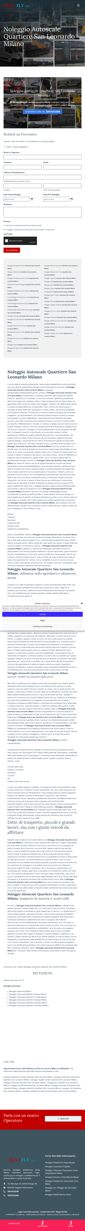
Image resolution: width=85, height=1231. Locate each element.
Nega (42, 620)
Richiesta (8, 204)
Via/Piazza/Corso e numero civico (17, 181)
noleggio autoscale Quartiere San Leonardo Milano (25, 1082)
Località (7, 190)
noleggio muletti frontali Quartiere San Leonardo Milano (54, 1080)
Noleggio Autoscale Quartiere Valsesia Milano (28, 1000)
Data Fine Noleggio (51, 194)
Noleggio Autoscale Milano (20, 991)
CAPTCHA (8, 234)
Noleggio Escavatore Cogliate (57, 1166)
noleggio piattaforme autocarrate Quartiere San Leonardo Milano (49, 1091)
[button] (82, 603)
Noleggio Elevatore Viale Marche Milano (62, 1177)
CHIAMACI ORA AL (42, 111)
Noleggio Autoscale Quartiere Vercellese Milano (29, 1005)
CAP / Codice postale (51, 190)
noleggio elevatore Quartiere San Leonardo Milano (40, 1088)
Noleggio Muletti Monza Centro (58, 1194)
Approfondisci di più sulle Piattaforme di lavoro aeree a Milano (30, 1068)
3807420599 (13, 1191)
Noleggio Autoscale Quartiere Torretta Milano (28, 997)
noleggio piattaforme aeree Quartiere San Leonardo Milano (28, 1077)
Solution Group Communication (59, 1214)
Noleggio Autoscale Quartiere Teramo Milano (27, 994)
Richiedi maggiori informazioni (20, 1187)
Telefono (8, 162)
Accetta (42, 614)
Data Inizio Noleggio (12, 194)
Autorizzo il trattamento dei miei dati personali (24, 225)
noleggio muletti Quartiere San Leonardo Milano (30, 1085)
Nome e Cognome (12, 152)
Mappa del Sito (61, 1212)
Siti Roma (75, 1214)
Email (46, 162)
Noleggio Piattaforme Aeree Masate (60, 1162)
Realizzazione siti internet (35, 1214)
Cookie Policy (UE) (47, 1212)
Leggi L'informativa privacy (28, 1212)
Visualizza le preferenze (42, 626)
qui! (52, 230)
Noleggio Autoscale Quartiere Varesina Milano (28, 1003)
